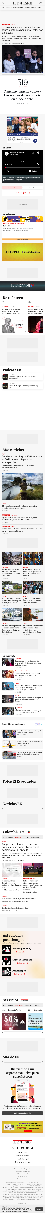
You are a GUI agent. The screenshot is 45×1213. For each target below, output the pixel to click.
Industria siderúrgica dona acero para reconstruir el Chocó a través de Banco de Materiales (11, 629)
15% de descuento (35, 1010)
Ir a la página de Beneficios (22, 1113)
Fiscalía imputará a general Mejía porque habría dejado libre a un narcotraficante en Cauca (33, 629)
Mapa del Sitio (22, 1152)
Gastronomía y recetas (21, 671)
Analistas (4, 878)
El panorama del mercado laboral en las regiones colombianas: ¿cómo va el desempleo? (19, 518)
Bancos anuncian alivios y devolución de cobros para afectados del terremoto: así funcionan (11, 572)
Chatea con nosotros (23, 1162)
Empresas (5, 567)
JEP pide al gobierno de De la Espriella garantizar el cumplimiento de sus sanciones (20, 507)
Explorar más (20, 952)
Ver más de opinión (21, 193)
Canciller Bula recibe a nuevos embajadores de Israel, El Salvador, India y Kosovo (32, 572)
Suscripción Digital (22, 1159)
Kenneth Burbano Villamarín (20, 901)
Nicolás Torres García (18, 860)
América (25, 596)
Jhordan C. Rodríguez (18, 43)
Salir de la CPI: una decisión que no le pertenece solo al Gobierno (12, 883)
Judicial (13, 24)
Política (25, 567)
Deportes (12, 384)
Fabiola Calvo (16, 911)
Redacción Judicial (31, 892)
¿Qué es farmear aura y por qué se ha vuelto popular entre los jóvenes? (33, 601)
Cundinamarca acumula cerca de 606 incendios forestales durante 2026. (19, 467)
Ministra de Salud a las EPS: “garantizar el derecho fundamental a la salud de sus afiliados (12, 311)
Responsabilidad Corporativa (22, 1169)
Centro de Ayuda (23, 1176)
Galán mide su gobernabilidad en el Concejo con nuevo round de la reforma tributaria (22, 530)
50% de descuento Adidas (11, 1010)
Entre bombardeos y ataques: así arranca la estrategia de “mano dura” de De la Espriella (32, 884)
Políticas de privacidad (22, 1174)
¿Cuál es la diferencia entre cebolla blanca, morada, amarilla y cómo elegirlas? (27, 675)
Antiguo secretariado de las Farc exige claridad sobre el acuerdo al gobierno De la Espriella (20, 847)
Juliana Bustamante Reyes (11, 890)
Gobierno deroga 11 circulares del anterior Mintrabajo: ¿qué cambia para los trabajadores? (28, 663)
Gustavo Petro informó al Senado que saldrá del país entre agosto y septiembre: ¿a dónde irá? (28, 687)
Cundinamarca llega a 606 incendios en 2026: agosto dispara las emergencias (22, 459)
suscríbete (16, 230)
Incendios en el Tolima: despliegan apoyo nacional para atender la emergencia (21, 179)
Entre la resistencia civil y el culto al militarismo (18, 899)
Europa (4, 596)
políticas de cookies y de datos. (19, 1211)
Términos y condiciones (22, 1171)
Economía (14, 515)
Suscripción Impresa (22, 1156)
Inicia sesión (7, 230)
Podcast (11, 375)
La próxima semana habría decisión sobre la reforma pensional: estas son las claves (22, 30)
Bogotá (4, 454)
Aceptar (39, 1209)
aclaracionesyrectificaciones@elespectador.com (22, 1192)
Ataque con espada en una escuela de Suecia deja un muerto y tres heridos (11, 601)
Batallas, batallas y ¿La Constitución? (15, 908)
